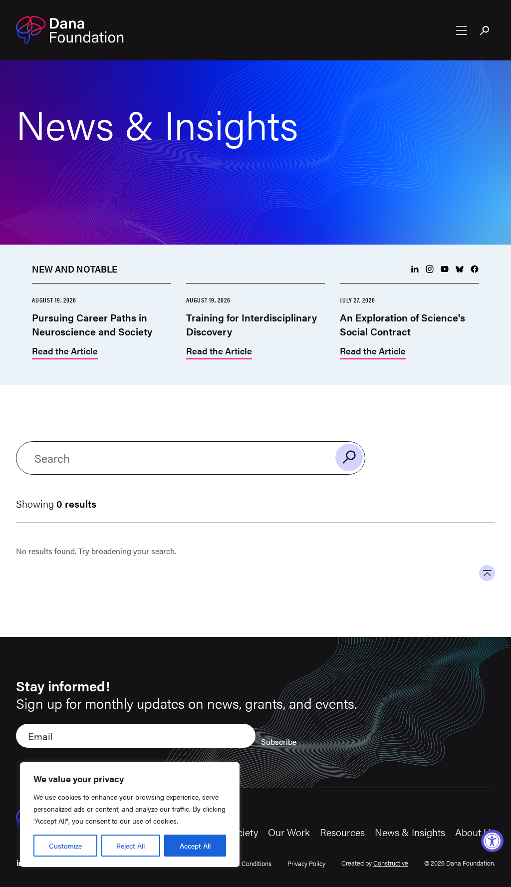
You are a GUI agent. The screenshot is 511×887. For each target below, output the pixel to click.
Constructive (390, 863)
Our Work (289, 832)
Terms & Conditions (244, 863)
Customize (65, 846)
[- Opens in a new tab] (414, 269)
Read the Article (65, 351)
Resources (342, 832)
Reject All (130, 846)
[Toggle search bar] (485, 31)
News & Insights (410, 832)
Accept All (195, 846)
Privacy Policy (306, 863)
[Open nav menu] (461, 30)
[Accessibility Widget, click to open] (492, 841)
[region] (130, 814)
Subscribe (278, 741)
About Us (475, 832)
